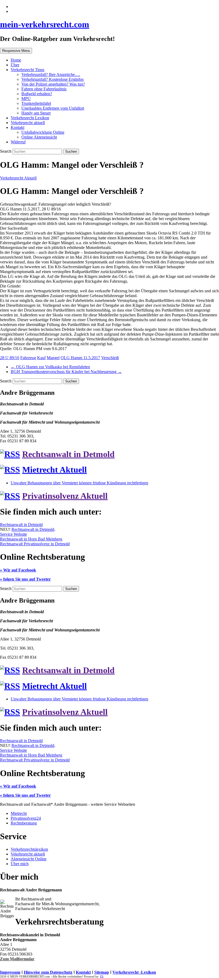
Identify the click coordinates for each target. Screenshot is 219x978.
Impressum (10, 972)
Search (6, 151)
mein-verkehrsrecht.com (44, 24)
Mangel (53, 357)
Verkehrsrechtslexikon (29, 849)
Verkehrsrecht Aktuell (18, 178)
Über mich (20, 863)
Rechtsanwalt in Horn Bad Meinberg (31, 539)
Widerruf (18, 142)
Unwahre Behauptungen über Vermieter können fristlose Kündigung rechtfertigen (79, 483)
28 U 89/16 (9, 357)
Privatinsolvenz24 (26, 818)
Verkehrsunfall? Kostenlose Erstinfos (52, 79)
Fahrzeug (28, 357)
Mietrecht (19, 813)
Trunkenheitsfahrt (36, 103)
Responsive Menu (16, 51)
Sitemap (101, 972)
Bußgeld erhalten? (36, 93)
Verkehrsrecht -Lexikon (134, 972)
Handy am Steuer (36, 113)
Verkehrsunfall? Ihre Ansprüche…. (50, 74)
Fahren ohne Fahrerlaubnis (44, 89)
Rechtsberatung (24, 823)
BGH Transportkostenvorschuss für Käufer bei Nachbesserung (66, 371)
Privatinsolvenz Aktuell (65, 496)
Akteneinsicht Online (28, 859)
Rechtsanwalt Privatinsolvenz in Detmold (35, 544)
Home (16, 60)
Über (15, 65)
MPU (26, 98)
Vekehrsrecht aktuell (28, 122)
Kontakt (17, 127)
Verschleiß (110, 357)
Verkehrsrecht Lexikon (30, 118)
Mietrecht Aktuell (54, 469)
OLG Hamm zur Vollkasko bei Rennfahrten (50, 367)
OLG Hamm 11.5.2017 (80, 357)
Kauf (41, 357)
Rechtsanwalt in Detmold (68, 454)
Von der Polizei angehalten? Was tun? (53, 84)
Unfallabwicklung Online (42, 132)
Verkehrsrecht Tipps (27, 69)
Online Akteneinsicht (39, 137)
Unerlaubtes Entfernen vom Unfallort (52, 108)
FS (101, 976)
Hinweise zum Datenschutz (48, 972)
